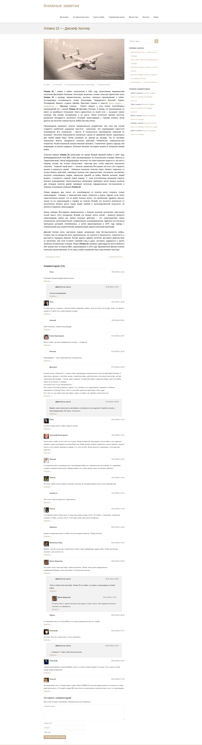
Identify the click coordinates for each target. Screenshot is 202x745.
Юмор (155, 17)
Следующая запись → (116, 257)
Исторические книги (81, 17)
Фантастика (133, 17)
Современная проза (116, 17)
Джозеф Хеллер (104, 85)
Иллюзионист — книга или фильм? (144, 82)
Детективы (64, 17)
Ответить (47, 281)
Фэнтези (145, 17)
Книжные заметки (61, 5)
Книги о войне (98, 17)
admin (48, 85)
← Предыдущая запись (52, 257)
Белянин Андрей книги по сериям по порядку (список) (143, 96)
